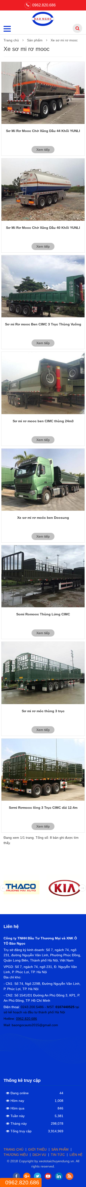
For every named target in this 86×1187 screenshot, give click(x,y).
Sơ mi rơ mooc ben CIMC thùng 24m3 (43, 421)
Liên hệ (76, 1155)
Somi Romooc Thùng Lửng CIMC (43, 614)
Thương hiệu (16, 1155)
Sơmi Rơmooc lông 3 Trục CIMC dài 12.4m (43, 807)
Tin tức (58, 1155)
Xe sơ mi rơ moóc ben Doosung (43, 518)
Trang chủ (11, 40)
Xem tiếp (43, 150)
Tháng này (19, 1123)
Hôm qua (17, 1108)
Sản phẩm (35, 40)
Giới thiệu (37, 1149)
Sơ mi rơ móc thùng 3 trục (43, 711)
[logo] (43, 18)
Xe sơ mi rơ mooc (64, 40)
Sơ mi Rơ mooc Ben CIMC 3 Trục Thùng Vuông (43, 324)
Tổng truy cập (21, 1131)
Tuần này (18, 1116)
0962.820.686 (44, 5)
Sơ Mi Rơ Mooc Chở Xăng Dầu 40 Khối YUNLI (43, 228)
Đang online (20, 1093)
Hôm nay (17, 1101)
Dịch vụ (39, 1155)
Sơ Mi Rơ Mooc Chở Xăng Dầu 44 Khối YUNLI (43, 131)
